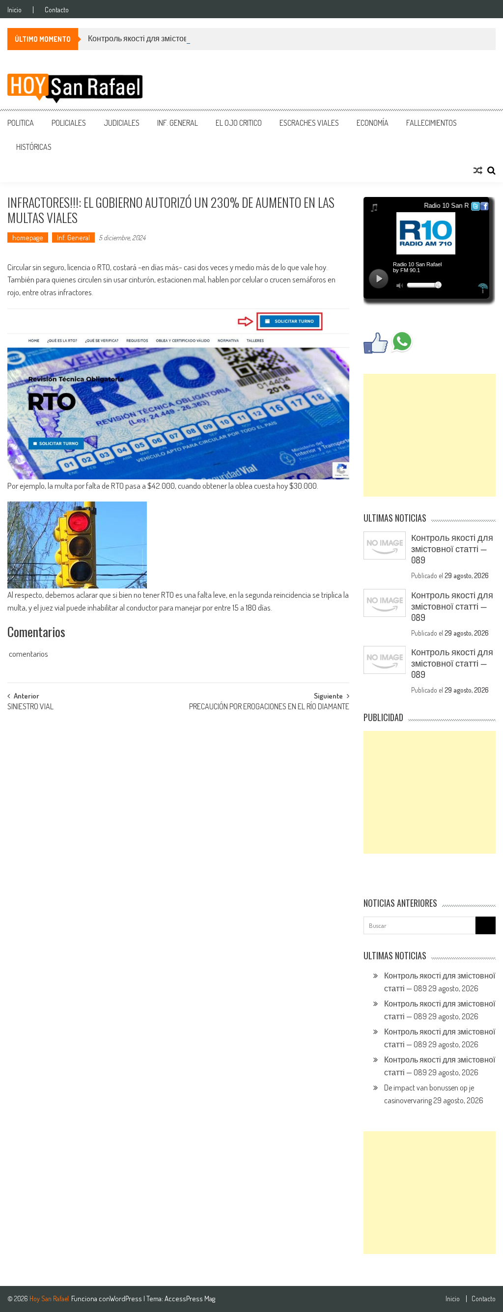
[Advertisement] (429, 435)
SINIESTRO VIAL (30, 707)
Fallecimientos (431, 123)
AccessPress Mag (190, 1298)
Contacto (57, 9)
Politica (20, 123)
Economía (373, 123)
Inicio (14, 9)
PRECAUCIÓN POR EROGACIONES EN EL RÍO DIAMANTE (269, 707)
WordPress (126, 1298)
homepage (27, 237)
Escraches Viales (309, 123)
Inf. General (177, 123)
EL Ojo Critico (239, 123)
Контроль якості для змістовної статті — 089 (165, 38)
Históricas (34, 147)
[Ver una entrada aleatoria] (478, 170)
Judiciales (122, 123)
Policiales (69, 123)
